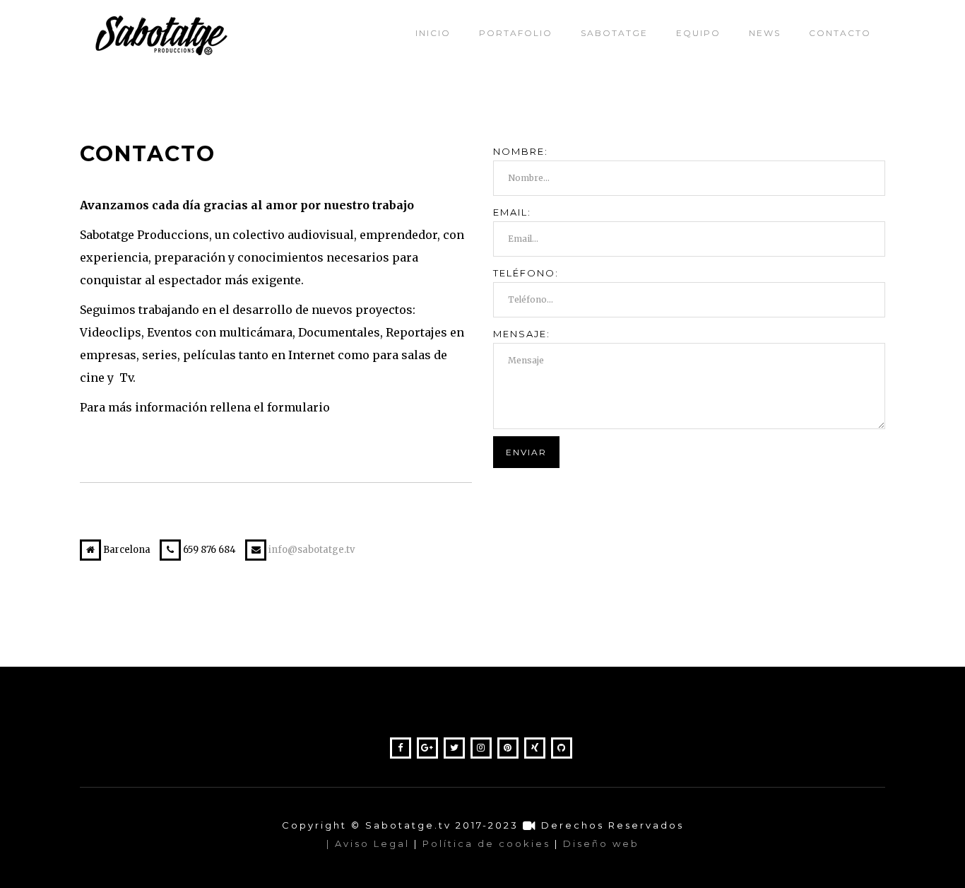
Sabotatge (614, 33)
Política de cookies (486, 843)
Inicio (433, 33)
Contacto (840, 33)
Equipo (698, 33)
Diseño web (601, 843)
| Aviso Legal (368, 843)
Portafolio (515, 33)
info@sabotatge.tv (311, 550)
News (765, 33)
